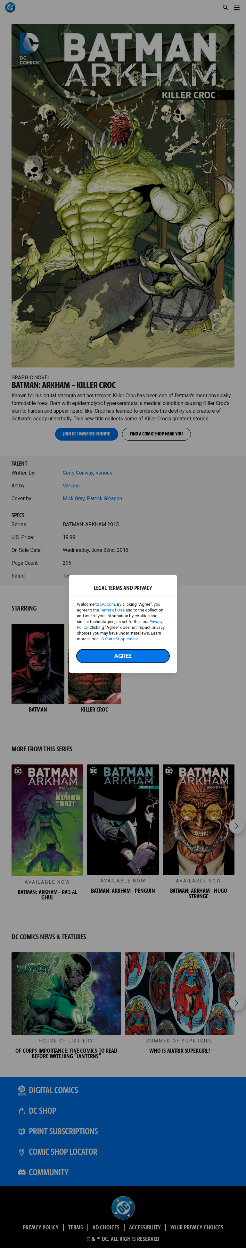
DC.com (107, 604)
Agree (123, 656)
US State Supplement (118, 639)
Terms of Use (112, 610)
